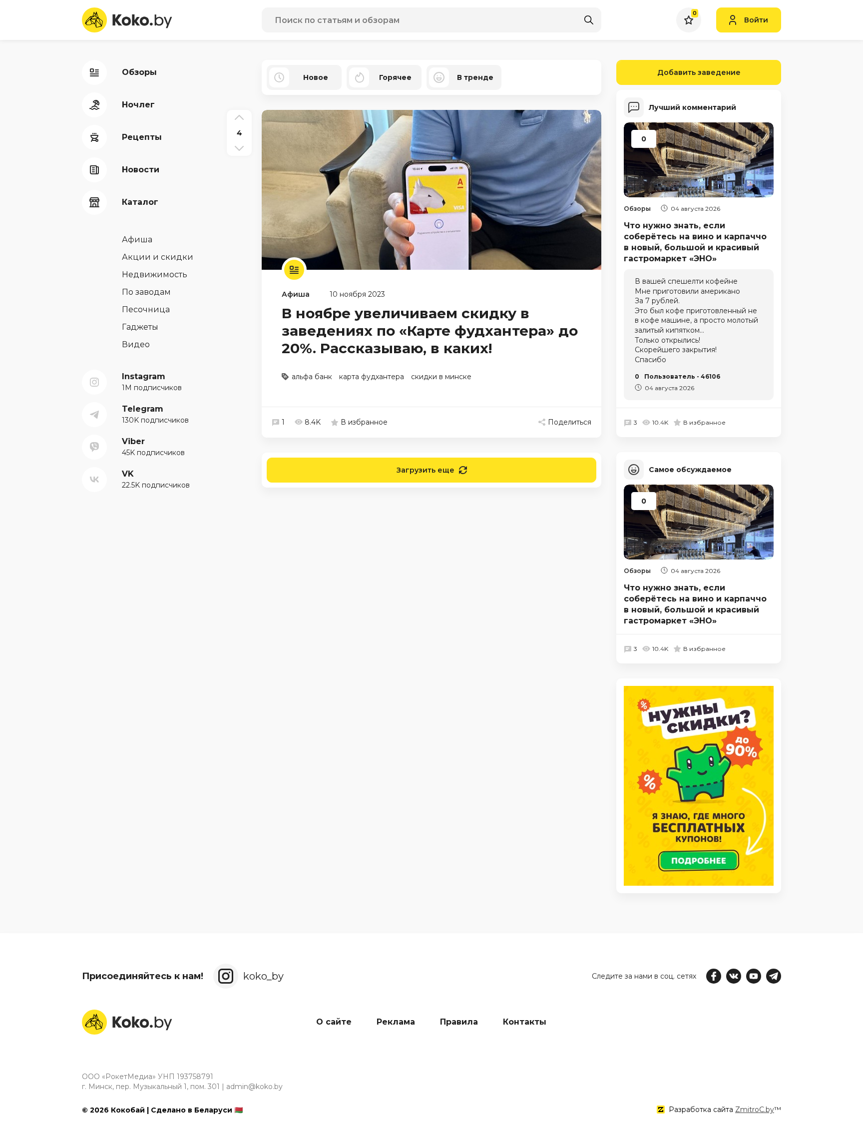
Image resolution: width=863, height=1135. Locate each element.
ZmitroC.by (754, 1109)
